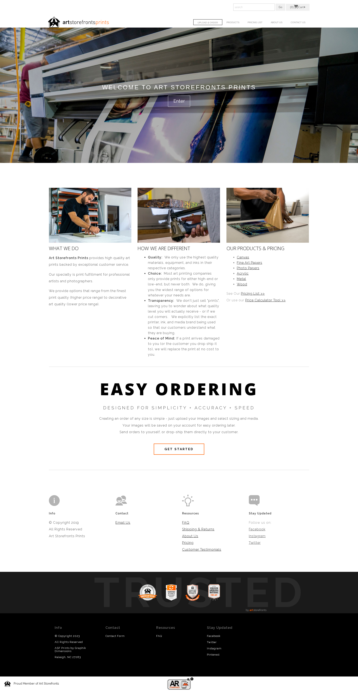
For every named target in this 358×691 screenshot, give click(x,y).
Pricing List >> (253, 294)
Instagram (257, 536)
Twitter (255, 543)
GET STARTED (179, 449)
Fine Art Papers (249, 263)
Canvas (243, 257)
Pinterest (213, 654)
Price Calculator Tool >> (265, 300)
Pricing (188, 543)
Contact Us (298, 22)
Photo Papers (248, 268)
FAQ (185, 523)
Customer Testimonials (201, 550)
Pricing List (255, 22)
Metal (241, 279)
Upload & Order (208, 22)
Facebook (257, 529)
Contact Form (115, 636)
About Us (276, 22)
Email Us (122, 523)
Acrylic (243, 273)
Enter (179, 101)
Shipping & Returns (198, 529)
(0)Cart (297, 7)
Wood (242, 284)
